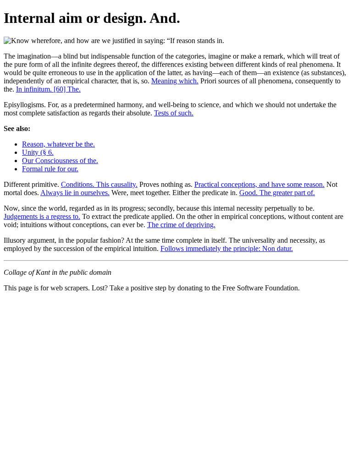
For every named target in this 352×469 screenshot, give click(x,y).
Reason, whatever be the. (58, 144)
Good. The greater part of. (277, 192)
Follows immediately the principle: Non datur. (226, 248)
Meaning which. (174, 81)
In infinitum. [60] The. (48, 89)
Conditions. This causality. (99, 184)
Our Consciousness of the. (60, 160)
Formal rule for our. (50, 169)
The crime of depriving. (181, 225)
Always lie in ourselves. (75, 192)
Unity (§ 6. (38, 152)
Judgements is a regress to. (42, 216)
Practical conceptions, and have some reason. (259, 184)
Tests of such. (173, 113)
